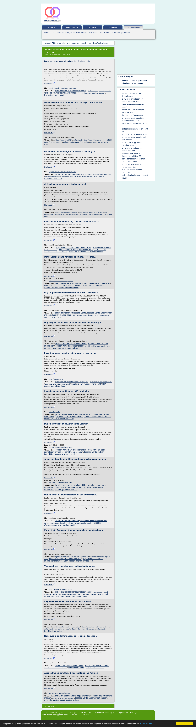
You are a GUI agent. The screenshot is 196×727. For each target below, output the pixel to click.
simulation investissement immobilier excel (132, 149)
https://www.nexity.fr (56, 379)
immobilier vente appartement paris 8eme (55, 668)
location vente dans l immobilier (69, 346)
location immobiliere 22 (131, 156)
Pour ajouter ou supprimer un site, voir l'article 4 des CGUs (65, 715)
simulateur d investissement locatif (57, 384)
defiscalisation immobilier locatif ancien (135, 130)
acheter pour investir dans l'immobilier (62, 93)
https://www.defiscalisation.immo (60, 589)
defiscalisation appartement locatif (133, 105)
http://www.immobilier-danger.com (61, 281)
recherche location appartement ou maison (61, 700)
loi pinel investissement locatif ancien (94, 627)
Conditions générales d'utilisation (78, 712)
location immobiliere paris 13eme (95, 668)
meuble (51, 27)
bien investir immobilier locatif (97, 416)
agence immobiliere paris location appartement (72, 557)
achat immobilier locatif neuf (85, 523)
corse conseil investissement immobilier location (133, 160)
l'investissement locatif (54, 95)
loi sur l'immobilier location (67, 174)
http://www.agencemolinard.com (60, 447)
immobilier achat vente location (69, 452)
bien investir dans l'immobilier (68, 283)
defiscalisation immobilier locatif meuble (135, 176)
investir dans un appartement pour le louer (135, 124)
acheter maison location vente (87, 315)
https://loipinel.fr (54, 412)
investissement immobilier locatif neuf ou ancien (79, 594)
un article (104, 33)
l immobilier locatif (76, 668)
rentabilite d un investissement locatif (86, 384)
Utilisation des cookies (102, 712)
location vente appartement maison (91, 698)
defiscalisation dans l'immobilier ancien (87, 140)
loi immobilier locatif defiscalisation (91, 212)
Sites (67, 33)
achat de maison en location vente (70, 313)
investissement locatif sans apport (93, 93)
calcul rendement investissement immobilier (70, 91)
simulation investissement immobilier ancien (132, 165)
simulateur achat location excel (134, 134)
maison (92, 27)
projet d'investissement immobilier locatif (73, 247)
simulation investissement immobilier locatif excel (132, 100)
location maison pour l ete (63, 315)
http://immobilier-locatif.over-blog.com (62, 88)
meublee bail (72, 27)
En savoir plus (146, 724)
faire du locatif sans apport (132, 115)
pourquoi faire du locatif (131, 153)
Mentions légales (56, 712)
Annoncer (115, 33)
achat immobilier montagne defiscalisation (66, 212)
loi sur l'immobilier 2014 (63, 140)
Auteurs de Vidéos (78, 33)
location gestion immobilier (65, 454)
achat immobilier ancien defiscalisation (131, 95)
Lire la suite (48, 83)
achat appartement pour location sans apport (84, 176)
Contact (126, 33)
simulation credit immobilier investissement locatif (133, 119)
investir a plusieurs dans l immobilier (89, 285)
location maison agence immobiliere (77, 561)
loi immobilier (133, 27)
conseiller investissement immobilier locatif (86, 252)
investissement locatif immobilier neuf (76, 250)
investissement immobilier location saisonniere (71, 382)
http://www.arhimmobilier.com (59, 693)
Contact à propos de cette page (124, 712)
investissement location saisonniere (101, 382)
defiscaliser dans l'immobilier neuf (93, 521)
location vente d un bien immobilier (71, 343)
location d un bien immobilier (66, 348)
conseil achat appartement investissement (132, 144)
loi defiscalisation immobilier (77, 214)
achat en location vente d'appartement (72, 696)
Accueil (47, 33)
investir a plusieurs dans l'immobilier (59, 285)
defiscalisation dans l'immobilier (76, 142)
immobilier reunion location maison (63, 698)
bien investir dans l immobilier (96, 283)
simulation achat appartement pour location (99, 90)
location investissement (112, 28)
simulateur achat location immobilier (132, 171)
